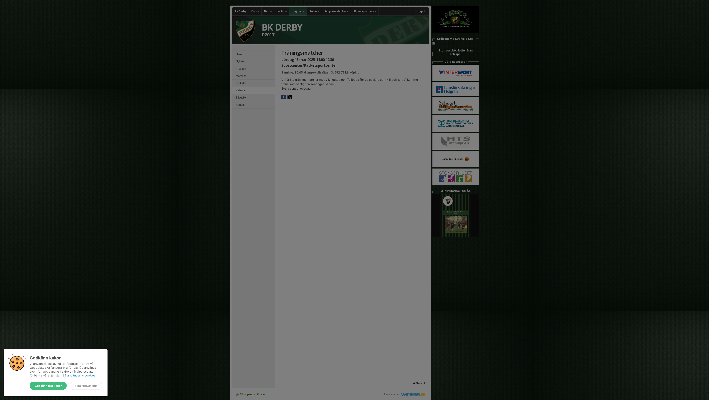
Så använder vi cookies (78, 375)
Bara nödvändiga (86, 386)
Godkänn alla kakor (48, 386)
